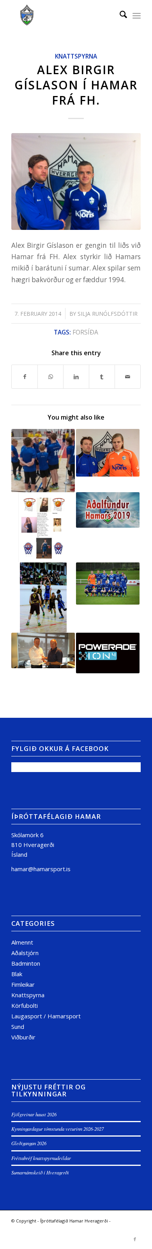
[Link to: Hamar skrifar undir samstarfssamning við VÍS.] (43, 651)
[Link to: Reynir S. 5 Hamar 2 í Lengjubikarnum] (108, 583)
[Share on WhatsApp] (50, 376)
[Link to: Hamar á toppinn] (43, 597)
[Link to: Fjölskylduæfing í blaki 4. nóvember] (43, 461)
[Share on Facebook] (24, 376)
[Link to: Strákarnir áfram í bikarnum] (108, 653)
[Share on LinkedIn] (76, 376)
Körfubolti (24, 1005)
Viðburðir (23, 1037)
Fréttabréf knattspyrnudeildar (41, 1158)
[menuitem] (119, 15)
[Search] (119, 15)
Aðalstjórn (25, 953)
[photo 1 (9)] (76, 181)
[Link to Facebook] (135, 1239)
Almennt (22, 942)
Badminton (25, 963)
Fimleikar (23, 984)
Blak (16, 974)
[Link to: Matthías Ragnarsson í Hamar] (108, 453)
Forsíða (85, 332)
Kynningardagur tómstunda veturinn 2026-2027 (57, 1128)
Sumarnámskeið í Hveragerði (40, 1172)
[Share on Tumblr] (102, 376)
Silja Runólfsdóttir (108, 313)
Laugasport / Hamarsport (46, 1016)
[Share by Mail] (127, 376)
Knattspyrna (76, 56)
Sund (17, 1026)
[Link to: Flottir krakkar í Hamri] (43, 527)
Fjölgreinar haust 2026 (34, 1114)
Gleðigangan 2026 (28, 1143)
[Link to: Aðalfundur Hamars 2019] (108, 509)
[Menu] (137, 15)
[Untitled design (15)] (63, 15)
